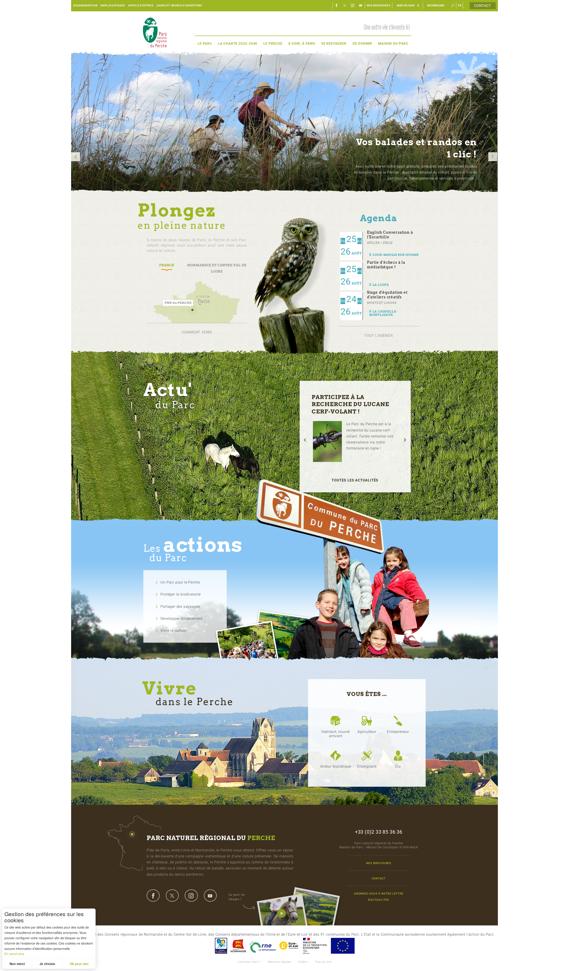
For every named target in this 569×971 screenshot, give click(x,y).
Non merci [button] (17, 963)
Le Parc (205, 44)
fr (460, 5)
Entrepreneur (398, 732)
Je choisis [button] (47, 963)
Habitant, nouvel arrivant (335, 734)
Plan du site (323, 961)
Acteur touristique (335, 766)
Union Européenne (342, 945)
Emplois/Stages (112, 5)
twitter (172, 895)
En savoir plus (14, 953)
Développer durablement (181, 618)
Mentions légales (279, 961)
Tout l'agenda (378, 335)
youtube (210, 895)
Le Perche (272, 44)
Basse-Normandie (238, 945)
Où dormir (362, 44)
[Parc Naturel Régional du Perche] (155, 31)
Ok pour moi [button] (79, 963)
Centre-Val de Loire (220, 945)
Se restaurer (334, 44)
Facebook (337, 5)
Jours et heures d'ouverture (179, 5)
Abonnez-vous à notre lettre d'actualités (378, 896)
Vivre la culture (173, 630)
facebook (153, 895)
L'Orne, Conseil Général (262, 945)
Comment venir (197, 332)
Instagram (353, 5)
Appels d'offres (140, 5)
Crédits (303, 961)
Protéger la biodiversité (180, 594)
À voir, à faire (301, 44)
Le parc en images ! (237, 897)
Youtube (361, 5)
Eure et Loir (289, 945)
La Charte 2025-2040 (237, 44)
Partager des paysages (180, 606)
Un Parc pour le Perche (180, 582)
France (315, 945)
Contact (482, 6)
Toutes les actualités (355, 480)
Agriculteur (366, 732)
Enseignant (367, 766)
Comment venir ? (249, 961)
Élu (398, 766)
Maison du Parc (393, 44)
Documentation (85, 5)
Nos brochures (378, 5)
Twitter (345, 5)
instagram (191, 895)
